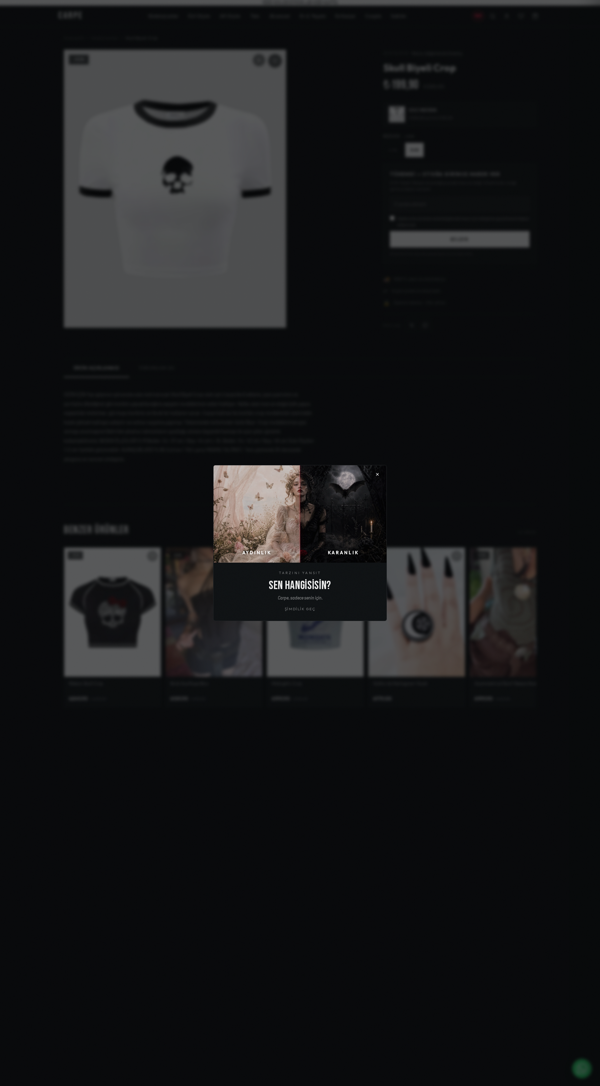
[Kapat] (377, 474)
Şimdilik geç (300, 608)
